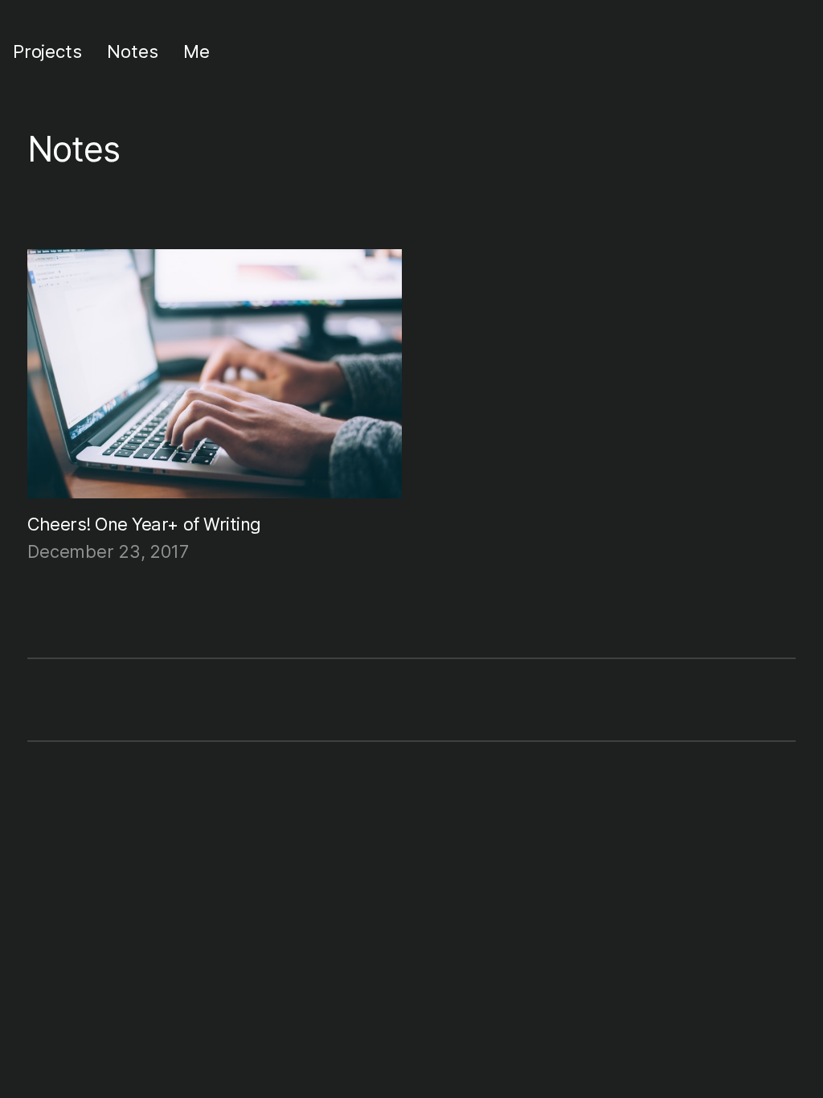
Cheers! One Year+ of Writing (144, 524)
